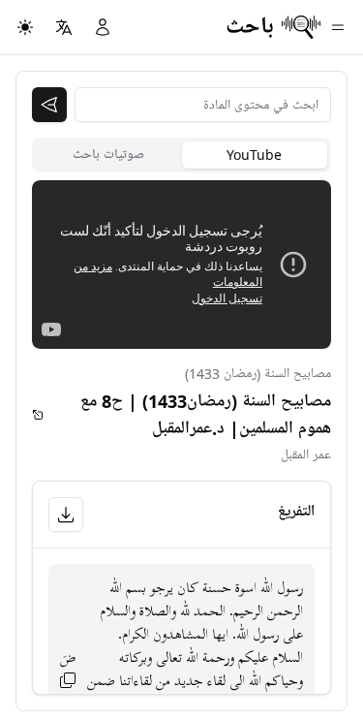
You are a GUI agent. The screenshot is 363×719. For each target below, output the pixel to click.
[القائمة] (337, 27)
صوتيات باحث (108, 154)
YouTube (254, 154)
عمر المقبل (306, 455)
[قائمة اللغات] (63, 27)
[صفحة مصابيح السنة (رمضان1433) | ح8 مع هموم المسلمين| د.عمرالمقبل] (38, 414)
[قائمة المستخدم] (102, 27)
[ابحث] (49, 104)
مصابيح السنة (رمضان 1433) (258, 373)
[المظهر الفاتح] (25, 27)
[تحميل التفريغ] (65, 514)
